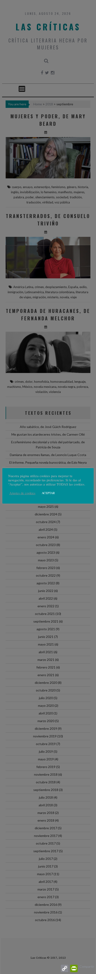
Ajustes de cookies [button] (22, 493)
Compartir (86, 966)
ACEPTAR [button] (48, 493)
